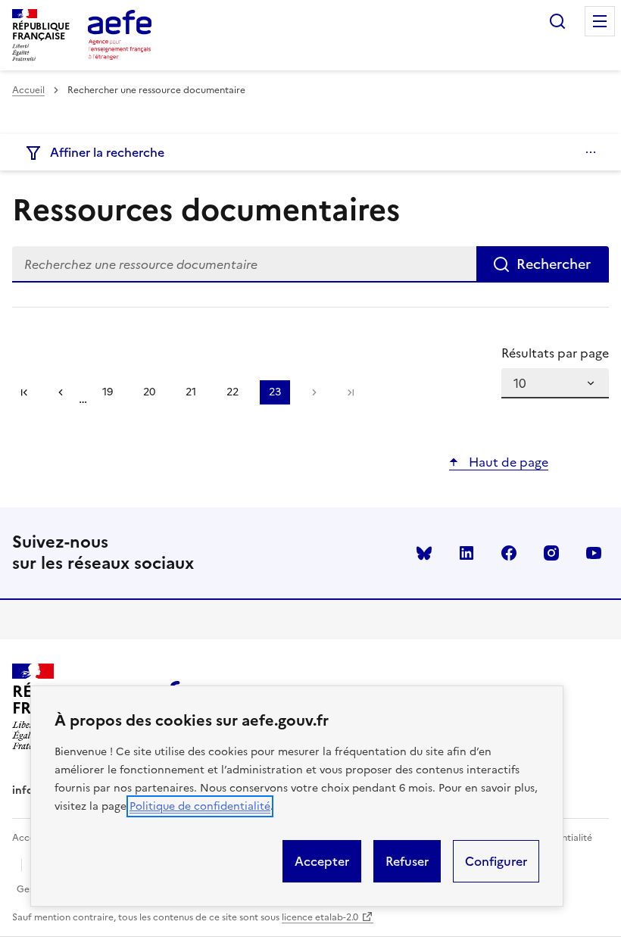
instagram (551, 553)
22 (237, 394)
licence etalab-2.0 (320, 917)
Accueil (28, 90)
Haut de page (507, 462)
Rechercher (557, 21)
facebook (509, 553)
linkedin (466, 553)
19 (112, 394)
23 (279, 394)
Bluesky (424, 553)
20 (153, 394)
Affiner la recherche (107, 152)
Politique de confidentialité (200, 806)
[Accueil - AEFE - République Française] (119, 35)
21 (195, 394)
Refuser (407, 861)
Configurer (496, 861)
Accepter (322, 861)
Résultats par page (555, 353)
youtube (594, 553)
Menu (600, 21)
